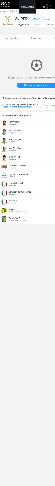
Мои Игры (49, 7)
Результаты (27, 6)
